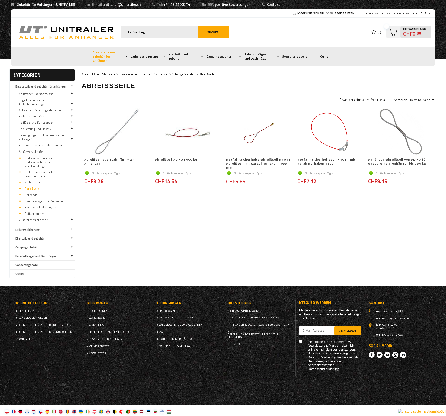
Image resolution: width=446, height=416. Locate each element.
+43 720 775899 (389, 311)
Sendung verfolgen (32, 317)
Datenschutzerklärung (176, 339)
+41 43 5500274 (177, 4)
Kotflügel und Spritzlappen (36, 122)
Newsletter (97, 353)
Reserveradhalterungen (40, 207)
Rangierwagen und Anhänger (44, 201)
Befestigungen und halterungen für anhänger (42, 137)
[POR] (128, 411)
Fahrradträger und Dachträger (256, 56)
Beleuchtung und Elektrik (35, 129)
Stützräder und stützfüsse (36, 93)
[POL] (6, 411)
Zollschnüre (32, 182)
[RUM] (67, 411)
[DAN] (60, 411)
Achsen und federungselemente (40, 110)
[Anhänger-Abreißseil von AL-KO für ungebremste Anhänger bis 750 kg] (401, 132)
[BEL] (114, 411)
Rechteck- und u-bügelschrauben (41, 145)
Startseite (108, 74)
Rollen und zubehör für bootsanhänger (40, 174)
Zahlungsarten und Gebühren (181, 324)
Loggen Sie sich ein (311, 13)
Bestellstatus (28, 310)
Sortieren (400, 100)
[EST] (148, 411)
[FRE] (13, 411)
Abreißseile (32, 188)
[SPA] (47, 411)
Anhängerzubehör (31, 151)
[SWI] (121, 411)
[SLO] (108, 411)
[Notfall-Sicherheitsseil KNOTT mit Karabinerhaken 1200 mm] (330, 132)
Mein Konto (97, 302)
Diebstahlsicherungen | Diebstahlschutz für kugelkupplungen (40, 162)
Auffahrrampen (35, 213)
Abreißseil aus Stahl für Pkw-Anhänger (109, 162)
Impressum (167, 310)
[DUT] (33, 411)
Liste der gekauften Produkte (110, 332)
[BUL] (155, 411)
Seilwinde (31, 194)
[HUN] (168, 411)
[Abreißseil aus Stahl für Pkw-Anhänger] (117, 132)
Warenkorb (97, 317)
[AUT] (94, 411)
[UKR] (81, 411)
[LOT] (141, 411)
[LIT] (134, 411)
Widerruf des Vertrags (176, 346)
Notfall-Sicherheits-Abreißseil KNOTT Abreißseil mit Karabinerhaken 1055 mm (258, 163)
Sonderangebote (294, 56)
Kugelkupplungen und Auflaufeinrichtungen (33, 102)
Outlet (325, 56)
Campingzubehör (219, 56)
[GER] (20, 411)
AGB (162, 332)
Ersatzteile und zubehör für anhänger (104, 56)
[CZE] (40, 411)
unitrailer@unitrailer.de (394, 318)
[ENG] (27, 411)
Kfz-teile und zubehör (178, 56)
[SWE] (101, 411)
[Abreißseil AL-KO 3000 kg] (188, 132)
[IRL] (87, 411)
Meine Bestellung (33, 302)
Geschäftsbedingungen (105, 339)
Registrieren (344, 13)
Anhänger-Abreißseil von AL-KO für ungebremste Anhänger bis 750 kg (397, 162)
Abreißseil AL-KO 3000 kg (176, 160)
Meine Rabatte (99, 346)
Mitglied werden (315, 302)
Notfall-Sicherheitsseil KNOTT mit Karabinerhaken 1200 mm (326, 162)
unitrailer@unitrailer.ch (122, 4)
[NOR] (74, 411)
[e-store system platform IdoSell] (422, 411)
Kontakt (273, 4)
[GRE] (161, 411)
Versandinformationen (176, 317)
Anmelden (347, 330)
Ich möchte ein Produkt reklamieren (44, 325)
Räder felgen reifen (31, 116)
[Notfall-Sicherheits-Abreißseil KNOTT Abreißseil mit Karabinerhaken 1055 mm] (259, 132)
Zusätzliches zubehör (33, 220)
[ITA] (54, 411)
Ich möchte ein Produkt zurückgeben (45, 332)
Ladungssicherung (144, 56)
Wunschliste (98, 325)
